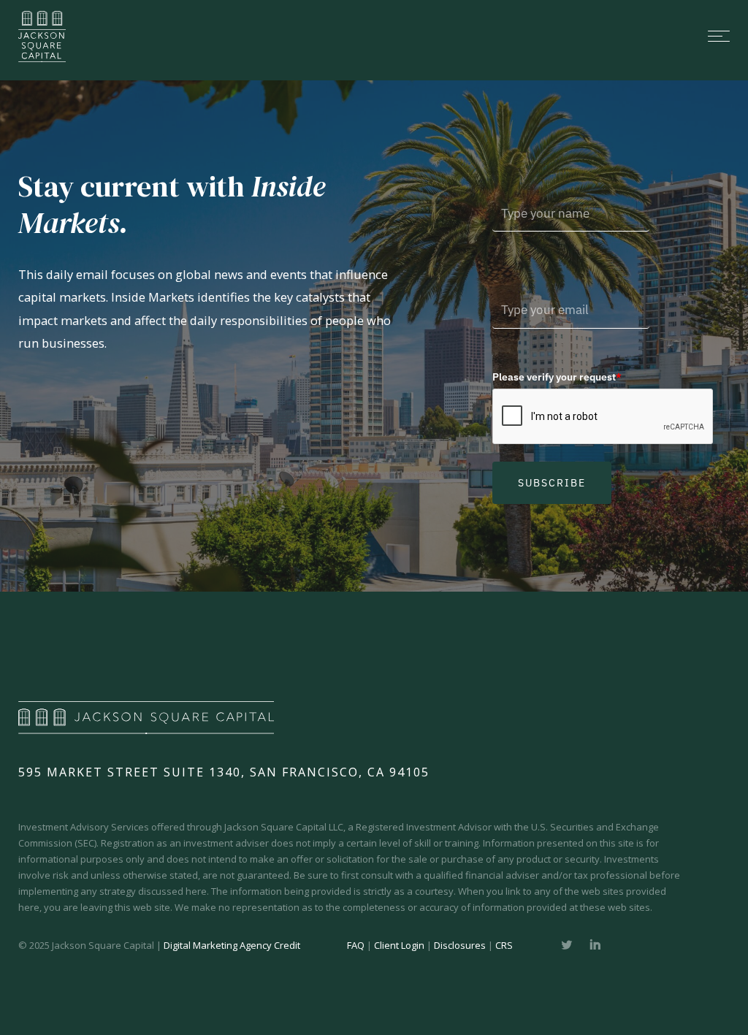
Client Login (399, 945)
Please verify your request (557, 376)
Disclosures (460, 945)
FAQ (356, 945)
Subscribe (552, 482)
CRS (504, 945)
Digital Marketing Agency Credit (232, 945)
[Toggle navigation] (410, 36)
